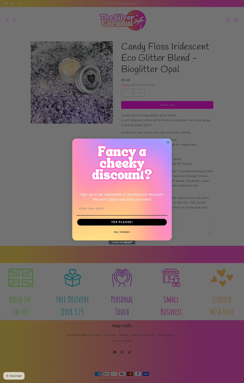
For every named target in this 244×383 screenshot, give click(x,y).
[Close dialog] (168, 142)
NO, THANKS (122, 232)
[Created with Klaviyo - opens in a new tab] (122, 242)
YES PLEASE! (122, 222)
